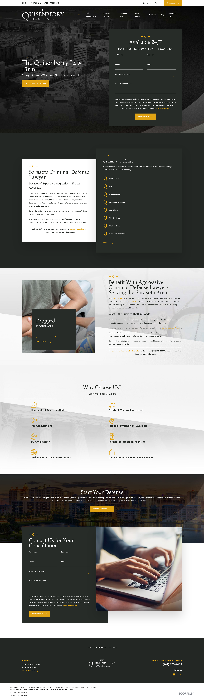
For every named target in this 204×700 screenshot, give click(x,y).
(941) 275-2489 (151, 3)
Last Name (151, 55)
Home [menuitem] (79, 15)
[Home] (43, 15)
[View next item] (55, 337)
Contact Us (113, 647)
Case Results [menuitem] (138, 15)
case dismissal (131, 301)
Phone (117, 65)
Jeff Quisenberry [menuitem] (91, 15)
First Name (119, 55)
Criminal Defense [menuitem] (106, 15)
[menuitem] (13, 695)
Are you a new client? (123, 74)
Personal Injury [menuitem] (123, 15)
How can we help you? (123, 83)
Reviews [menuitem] (152, 15)
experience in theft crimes (171, 328)
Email (149, 65)
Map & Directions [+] (30, 670)
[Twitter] (180, 674)
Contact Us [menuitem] (172, 15)
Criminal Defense (100, 647)
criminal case (117, 298)
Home (89, 647)
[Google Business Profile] (174, 674)
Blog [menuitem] (162, 15)
